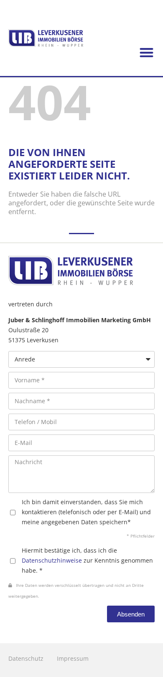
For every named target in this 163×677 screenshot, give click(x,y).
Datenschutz (25, 658)
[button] (147, 53)
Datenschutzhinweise (52, 560)
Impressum (73, 658)
